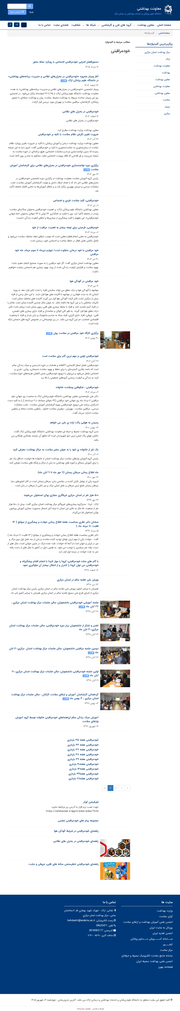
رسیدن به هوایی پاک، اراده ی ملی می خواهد (74, 423)
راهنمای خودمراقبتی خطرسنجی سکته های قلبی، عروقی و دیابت (63, 864)
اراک (168, 59)
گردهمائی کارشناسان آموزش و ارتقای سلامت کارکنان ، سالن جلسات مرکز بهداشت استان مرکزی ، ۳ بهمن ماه (54, 696)
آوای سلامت (166, 916)
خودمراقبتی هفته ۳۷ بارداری (82, 750)
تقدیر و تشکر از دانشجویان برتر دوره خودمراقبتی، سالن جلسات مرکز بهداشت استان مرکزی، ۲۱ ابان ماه (53, 627)
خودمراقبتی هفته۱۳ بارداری (83, 769)
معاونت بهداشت (162, 66)
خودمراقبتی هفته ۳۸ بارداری (82, 754)
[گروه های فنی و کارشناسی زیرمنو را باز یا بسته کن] (98, 25)
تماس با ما (44, 25)
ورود (31, 12)
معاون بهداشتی (162, 93)
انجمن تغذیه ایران (163, 933)
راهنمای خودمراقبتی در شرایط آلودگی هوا (76, 831)
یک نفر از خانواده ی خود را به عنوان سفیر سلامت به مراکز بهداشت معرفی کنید (55, 450)
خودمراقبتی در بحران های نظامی (80, 111)
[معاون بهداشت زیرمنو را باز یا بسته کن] (134, 25)
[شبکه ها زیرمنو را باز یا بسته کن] (83, 25)
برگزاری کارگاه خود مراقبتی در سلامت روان (75, 333)
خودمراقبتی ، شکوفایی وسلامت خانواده (77, 387)
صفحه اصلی (164, 25)
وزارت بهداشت (165, 911)
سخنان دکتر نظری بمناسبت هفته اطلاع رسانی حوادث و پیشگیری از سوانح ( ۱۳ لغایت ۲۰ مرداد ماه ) (55, 524)
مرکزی (167, 113)
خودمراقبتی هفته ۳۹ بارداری (83, 759)
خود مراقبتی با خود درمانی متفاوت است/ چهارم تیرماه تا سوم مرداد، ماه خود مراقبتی (56, 252)
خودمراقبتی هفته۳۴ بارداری (83, 774)
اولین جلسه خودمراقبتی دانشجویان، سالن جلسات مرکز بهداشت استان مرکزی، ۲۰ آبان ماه (55, 673)
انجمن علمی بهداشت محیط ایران (154, 961)
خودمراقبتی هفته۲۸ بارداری (83, 778)
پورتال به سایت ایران (161, 928)
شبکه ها (91, 25)
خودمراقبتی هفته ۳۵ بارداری (82, 740)
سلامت (166, 100)
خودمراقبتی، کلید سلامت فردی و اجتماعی (75, 200)
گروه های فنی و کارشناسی (116, 25)
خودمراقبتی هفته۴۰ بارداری (83, 764)
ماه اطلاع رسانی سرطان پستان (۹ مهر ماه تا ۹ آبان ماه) (68, 472)
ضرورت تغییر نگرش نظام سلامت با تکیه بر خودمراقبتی (68, 134)
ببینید (167, 107)
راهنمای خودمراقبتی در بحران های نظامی (75, 841)
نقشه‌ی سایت (61, 25)
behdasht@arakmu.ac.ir (81, 920)
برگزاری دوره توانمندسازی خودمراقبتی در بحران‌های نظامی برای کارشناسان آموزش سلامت (54, 167)
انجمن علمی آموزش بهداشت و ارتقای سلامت (148, 922)
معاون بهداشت (145, 25)
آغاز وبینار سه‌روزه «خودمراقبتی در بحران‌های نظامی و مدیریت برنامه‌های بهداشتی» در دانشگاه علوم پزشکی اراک (53, 78)
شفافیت (75, 25)
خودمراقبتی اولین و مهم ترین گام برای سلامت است (70, 356)
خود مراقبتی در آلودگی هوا (84, 281)
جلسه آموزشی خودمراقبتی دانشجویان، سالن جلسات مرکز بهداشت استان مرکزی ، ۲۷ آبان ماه (54, 604)
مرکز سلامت (166, 950)
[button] (17, 12)
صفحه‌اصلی (164, 33)
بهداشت (166, 73)
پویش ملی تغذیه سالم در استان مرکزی (77, 580)
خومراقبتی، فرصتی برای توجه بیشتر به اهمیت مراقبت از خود (65, 227)
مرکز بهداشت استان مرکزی (157, 52)
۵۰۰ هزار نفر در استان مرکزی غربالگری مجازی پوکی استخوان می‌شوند (61, 495)
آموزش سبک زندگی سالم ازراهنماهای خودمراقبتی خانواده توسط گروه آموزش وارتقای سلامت (56, 719)
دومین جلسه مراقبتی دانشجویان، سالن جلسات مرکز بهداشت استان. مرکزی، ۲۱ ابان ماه (53, 650)
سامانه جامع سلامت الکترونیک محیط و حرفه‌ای (147, 956)
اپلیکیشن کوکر (90, 802)
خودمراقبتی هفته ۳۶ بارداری (83, 745)
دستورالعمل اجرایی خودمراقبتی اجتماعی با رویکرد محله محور (65, 62)
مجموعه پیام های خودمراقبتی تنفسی (78, 821)
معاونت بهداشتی (161, 86)
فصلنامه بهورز (165, 967)
